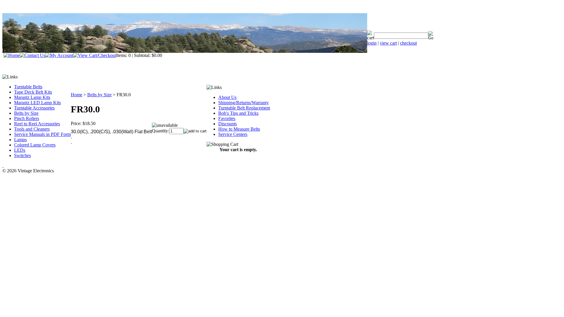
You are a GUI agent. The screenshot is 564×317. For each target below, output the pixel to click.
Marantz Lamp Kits (32, 97)
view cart (388, 43)
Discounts (227, 123)
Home (76, 94)
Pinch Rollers (26, 118)
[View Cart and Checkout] (94, 55)
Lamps (20, 139)
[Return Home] (12, 55)
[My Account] (59, 55)
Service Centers (232, 134)
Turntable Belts (28, 86)
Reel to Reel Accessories (37, 123)
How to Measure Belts (239, 129)
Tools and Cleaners (32, 129)
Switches (22, 155)
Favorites (226, 118)
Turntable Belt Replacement (244, 107)
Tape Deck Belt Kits (33, 92)
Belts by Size (26, 113)
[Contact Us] (32, 55)
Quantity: (160, 130)
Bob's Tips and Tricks (238, 113)
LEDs (19, 150)
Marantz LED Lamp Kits (37, 102)
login (372, 43)
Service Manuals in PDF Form (42, 134)
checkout (408, 43)
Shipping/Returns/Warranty (243, 102)
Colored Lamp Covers (35, 144)
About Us (227, 97)
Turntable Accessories (34, 107)
